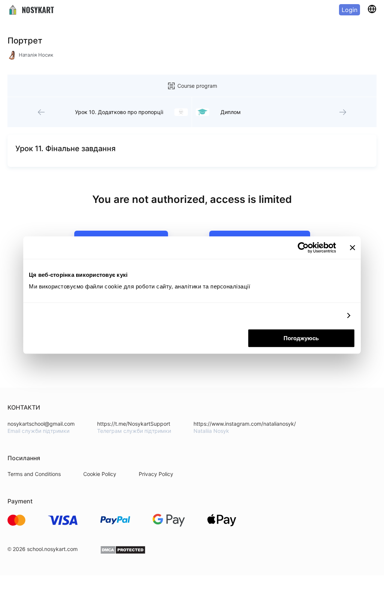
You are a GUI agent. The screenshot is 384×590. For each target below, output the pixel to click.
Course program (197, 86)
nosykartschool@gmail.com (41, 423)
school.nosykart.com (52, 549)
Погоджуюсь (301, 338)
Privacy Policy (156, 474)
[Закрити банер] (352, 247)
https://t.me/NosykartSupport (133, 423)
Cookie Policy (99, 474)
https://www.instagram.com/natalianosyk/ (245, 423)
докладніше (323, 315)
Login (349, 10)
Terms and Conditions (34, 474)
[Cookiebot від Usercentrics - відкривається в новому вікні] (303, 247)
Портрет (25, 40)
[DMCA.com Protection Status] (123, 552)
